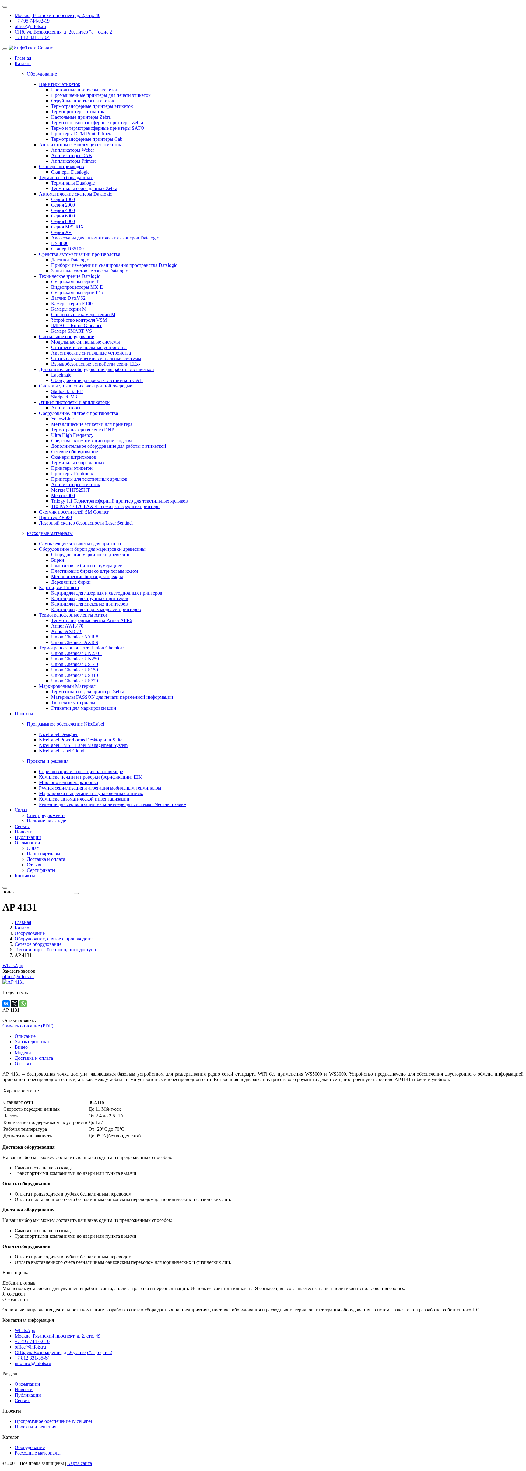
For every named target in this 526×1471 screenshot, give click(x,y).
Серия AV (61, 232)
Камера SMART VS (71, 331)
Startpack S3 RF (67, 391)
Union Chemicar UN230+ (76, 653)
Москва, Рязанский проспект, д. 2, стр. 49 (57, 15)
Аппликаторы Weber (72, 150)
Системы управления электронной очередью (85, 385)
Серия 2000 (63, 204)
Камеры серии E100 (72, 303)
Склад (21, 809)
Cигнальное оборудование (66, 336)
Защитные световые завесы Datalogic (89, 270)
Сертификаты (41, 870)
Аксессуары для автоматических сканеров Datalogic (105, 237)
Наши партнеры (43, 853)
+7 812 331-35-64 (32, 37)
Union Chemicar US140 (74, 664)
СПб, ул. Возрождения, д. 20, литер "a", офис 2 (63, 31)
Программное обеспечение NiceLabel (53, 1421)
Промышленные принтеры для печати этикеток (101, 95)
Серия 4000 (63, 210)
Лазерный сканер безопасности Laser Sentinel (86, 522)
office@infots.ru (30, 26)
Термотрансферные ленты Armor (73, 614)
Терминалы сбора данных (66, 177)
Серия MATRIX (67, 226)
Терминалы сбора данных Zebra (84, 188)
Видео (21, 1047)
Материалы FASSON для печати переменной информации (112, 697)
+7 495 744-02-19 (32, 20)
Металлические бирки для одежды (87, 576)
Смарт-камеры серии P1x (77, 292)
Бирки (57, 560)
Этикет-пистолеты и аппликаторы (74, 402)
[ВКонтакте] (6, 1003)
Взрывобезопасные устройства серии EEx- (95, 363)
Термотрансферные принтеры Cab (86, 139)
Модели (23, 1052)
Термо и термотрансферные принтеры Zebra (97, 122)
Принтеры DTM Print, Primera (82, 133)
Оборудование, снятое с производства (78, 413)
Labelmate (61, 374)
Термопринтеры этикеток (77, 111)
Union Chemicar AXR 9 (74, 642)
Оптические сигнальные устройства (89, 347)
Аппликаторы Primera (73, 161)
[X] (14, 1003)
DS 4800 (59, 243)
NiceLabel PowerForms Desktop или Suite (80, 739)
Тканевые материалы (73, 702)
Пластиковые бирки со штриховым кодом (94, 571)
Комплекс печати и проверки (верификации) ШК (90, 777)
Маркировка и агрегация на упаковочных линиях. (91, 793)
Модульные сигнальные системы (85, 342)
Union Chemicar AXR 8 (74, 636)
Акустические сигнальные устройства (91, 352)
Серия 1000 (63, 199)
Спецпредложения (46, 815)
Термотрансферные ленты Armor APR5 (91, 620)
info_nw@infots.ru (33, 1363)
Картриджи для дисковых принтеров (89, 603)
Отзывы (35, 864)
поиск (8, 891)
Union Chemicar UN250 (75, 658)
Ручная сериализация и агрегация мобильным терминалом (100, 787)
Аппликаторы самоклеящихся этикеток (80, 144)
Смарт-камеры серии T (75, 281)
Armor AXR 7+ (66, 631)
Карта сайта (79, 1463)
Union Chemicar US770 (74, 680)
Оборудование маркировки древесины (91, 554)
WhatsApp (12, 965)
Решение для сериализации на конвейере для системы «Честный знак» (112, 804)
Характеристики (32, 1041)
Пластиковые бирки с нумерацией (87, 565)
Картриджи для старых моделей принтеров (96, 609)
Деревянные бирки (71, 582)
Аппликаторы (65, 407)
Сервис (22, 826)
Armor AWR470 (67, 625)
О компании (27, 842)
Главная (23, 58)
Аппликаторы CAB (71, 155)
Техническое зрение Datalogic (69, 276)
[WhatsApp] (23, 1003)
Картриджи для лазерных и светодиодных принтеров (106, 593)
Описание (25, 1036)
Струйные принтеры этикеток (82, 100)
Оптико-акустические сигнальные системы (96, 358)
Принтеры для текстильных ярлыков (89, 479)
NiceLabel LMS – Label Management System (83, 745)
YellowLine (62, 418)
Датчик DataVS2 (68, 298)
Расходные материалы (38, 1452)
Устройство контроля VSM (79, 320)
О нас (33, 848)
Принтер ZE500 (55, 517)
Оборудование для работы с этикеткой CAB (97, 380)
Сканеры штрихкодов (61, 166)
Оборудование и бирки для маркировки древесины (92, 549)
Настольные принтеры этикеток (84, 89)
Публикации (28, 837)
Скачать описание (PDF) (27, 1025)
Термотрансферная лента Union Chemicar (81, 647)
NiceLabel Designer (58, 734)
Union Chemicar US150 (74, 669)
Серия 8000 (63, 221)
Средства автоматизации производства (79, 254)
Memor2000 (63, 495)
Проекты (24, 713)
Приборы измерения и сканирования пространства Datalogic (114, 265)
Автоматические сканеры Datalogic (75, 193)
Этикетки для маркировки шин (83, 708)
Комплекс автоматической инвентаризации (84, 798)
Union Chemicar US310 (74, 675)
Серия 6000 (63, 215)
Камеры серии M (68, 309)
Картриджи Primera (59, 587)
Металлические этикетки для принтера (91, 424)
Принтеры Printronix (72, 473)
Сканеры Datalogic (70, 172)
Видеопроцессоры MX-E (77, 287)
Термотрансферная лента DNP (82, 429)
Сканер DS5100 (67, 248)
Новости (24, 831)
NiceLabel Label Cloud (61, 750)
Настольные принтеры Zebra (81, 117)
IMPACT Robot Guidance (76, 325)
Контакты (25, 875)
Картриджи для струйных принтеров (89, 598)
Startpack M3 (64, 396)
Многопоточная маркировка (68, 782)
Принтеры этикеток (59, 84)
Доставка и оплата (46, 859)
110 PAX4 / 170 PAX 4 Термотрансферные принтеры (105, 506)
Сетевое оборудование (74, 451)
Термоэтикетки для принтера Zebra (87, 691)
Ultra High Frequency (72, 435)
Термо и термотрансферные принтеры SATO (97, 128)
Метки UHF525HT (70, 490)
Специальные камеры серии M (83, 314)
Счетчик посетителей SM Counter (74, 511)
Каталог (23, 63)
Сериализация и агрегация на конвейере (81, 771)
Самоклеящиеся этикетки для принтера (80, 543)
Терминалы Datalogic (73, 183)
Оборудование (30, 1447)
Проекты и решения (35, 1426)
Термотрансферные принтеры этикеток (92, 106)
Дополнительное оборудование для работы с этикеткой (96, 369)
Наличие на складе (46, 820)
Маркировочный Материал (67, 686)
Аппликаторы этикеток (75, 484)
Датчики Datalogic (70, 259)
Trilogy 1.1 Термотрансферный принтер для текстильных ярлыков (119, 501)
